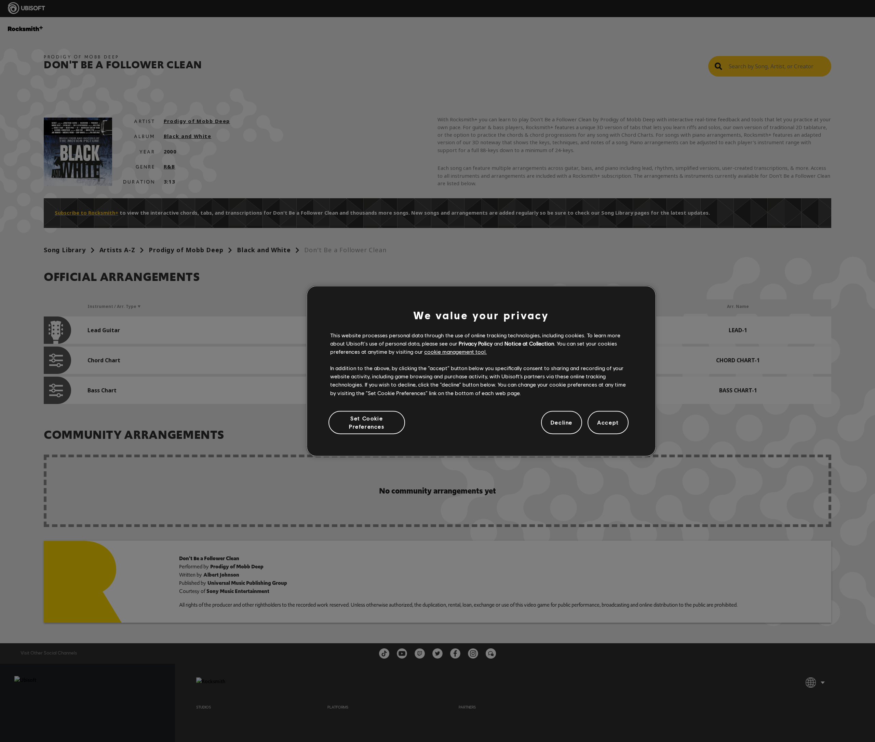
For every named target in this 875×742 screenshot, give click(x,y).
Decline (562, 422)
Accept (608, 422)
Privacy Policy (476, 343)
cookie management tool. (455, 351)
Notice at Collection (529, 343)
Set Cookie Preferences (367, 422)
